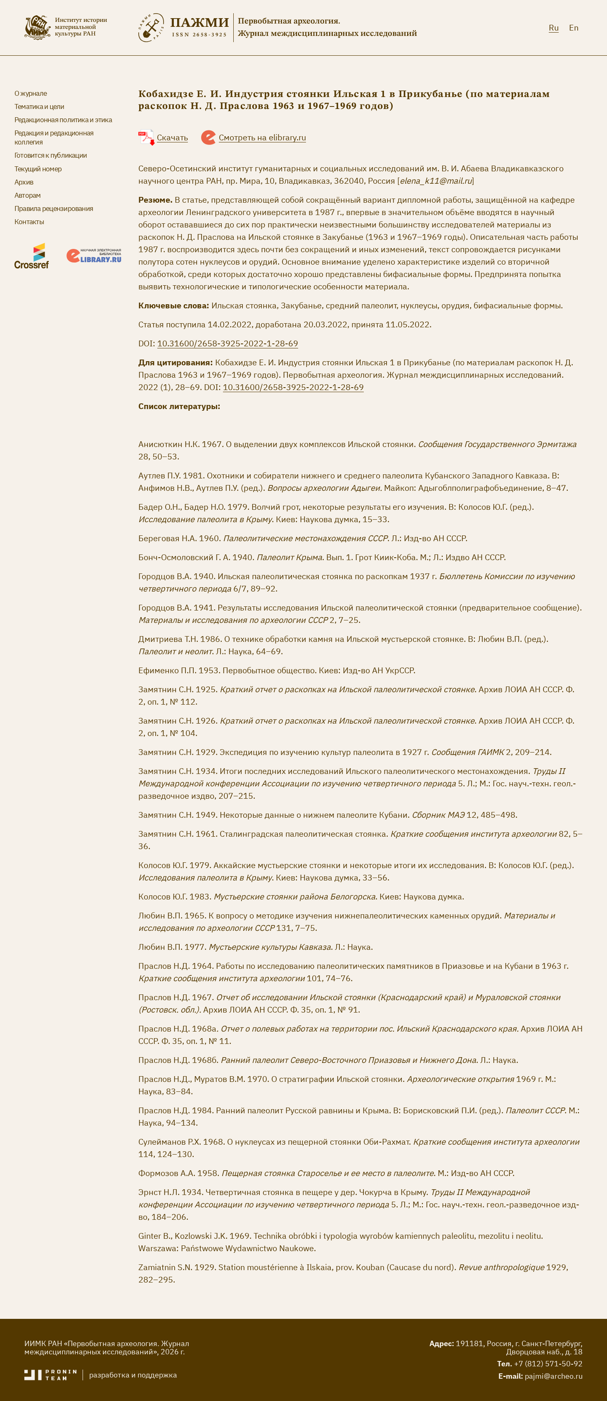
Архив (23, 182)
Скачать (172, 137)
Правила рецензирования (53, 208)
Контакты (29, 221)
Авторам (27, 195)
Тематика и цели (39, 106)
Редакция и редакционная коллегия (53, 137)
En (574, 27)
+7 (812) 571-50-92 (548, 1363)
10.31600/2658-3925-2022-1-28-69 (227, 343)
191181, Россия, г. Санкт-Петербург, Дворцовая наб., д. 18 (519, 1347)
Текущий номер (38, 168)
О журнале (30, 93)
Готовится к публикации (50, 155)
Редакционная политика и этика (63, 119)
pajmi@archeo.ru (554, 1376)
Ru (554, 27)
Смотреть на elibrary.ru (262, 137)
